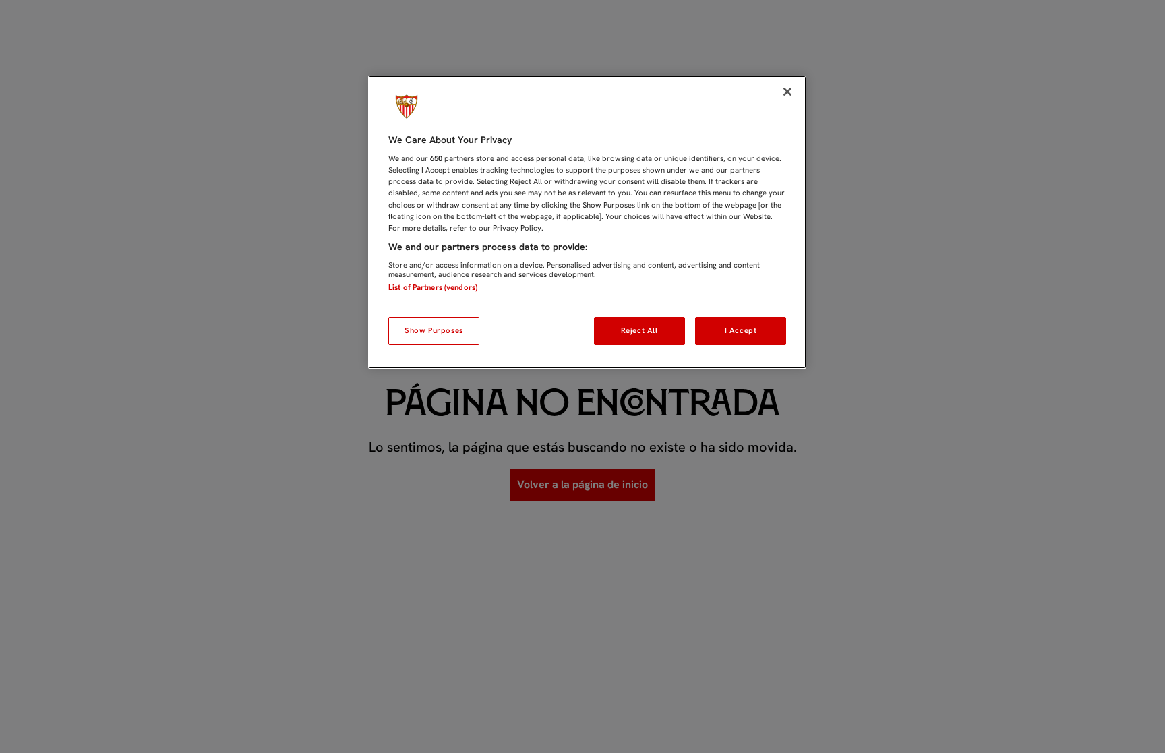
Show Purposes (433, 330)
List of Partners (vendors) (432, 287)
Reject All (639, 330)
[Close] (787, 92)
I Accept (741, 330)
